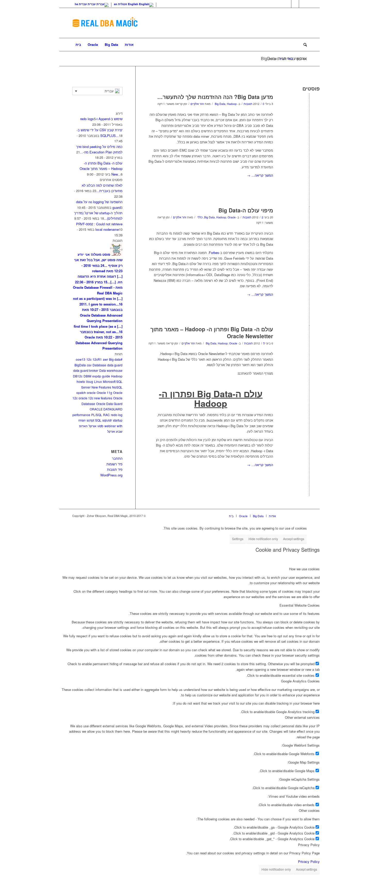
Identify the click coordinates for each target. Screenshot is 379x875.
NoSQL (117, 387)
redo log (116, 414)
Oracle (232, 217)
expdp (96, 376)
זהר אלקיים (197, 104)
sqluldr (107, 420)
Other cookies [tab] (309, 810)
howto (81, 381)
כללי (200, 217)
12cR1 (97, 359)
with (119, 426)
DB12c (78, 376)
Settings (237, 538)
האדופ (83, 426)
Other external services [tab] (302, 717)
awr (105, 359)
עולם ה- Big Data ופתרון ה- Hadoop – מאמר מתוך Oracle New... (101, 169)
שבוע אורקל (114, 431)
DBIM (87, 376)
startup (117, 420)
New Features (101, 387)
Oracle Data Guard (109, 403)
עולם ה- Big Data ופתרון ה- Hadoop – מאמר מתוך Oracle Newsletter (211, 332)
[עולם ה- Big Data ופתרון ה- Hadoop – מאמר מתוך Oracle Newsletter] (309, 337)
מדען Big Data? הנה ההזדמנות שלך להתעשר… (215, 97)
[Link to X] (287, 4)
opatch (81, 392)
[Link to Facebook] (303, 4)
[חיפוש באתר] (303, 44)
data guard (114, 365)
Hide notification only (263, 538)
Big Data (220, 104)
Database (99, 365)
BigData (80, 365)
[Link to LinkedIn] (295, 4)
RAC (106, 414)
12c (89, 359)
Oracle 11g (104, 392)
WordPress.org (111, 475)
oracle (91, 392)
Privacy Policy (309, 861)
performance (81, 414)
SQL (98, 420)
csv (89, 365)
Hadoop (232, 104)
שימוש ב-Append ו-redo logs (101, 118)
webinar (110, 426)
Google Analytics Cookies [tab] (300, 681)
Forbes (214, 252)
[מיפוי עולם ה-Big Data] (309, 218)
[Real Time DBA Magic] (105, 23)
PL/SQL (96, 414)
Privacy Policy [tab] (309, 844)
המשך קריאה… (260, 175)
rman (82, 420)
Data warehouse (110, 370)
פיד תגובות (114, 469)
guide (106, 376)
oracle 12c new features (95, 398)
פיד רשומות (114, 463)
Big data (115, 359)
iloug (89, 381)
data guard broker (85, 370)
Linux (98, 381)
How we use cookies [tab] (304, 568)
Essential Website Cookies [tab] (299, 605)
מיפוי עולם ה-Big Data (245, 210)
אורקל (92, 426)
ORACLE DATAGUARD (106, 409)
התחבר (117, 458)
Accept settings (293, 538)
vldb (100, 426)
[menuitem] (78, 44)
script (90, 420)
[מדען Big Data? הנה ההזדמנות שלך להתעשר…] (309, 105)
